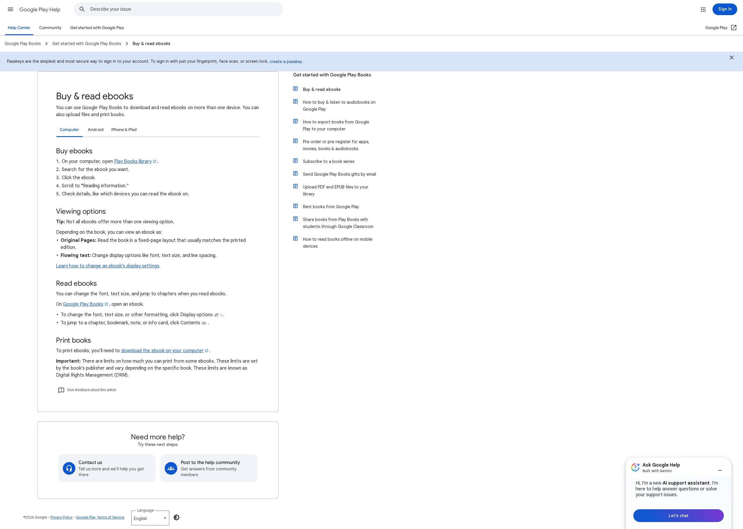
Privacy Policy (62, 517)
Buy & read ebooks (322, 89)
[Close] (731, 58)
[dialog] (678, 493)
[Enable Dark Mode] (176, 517)
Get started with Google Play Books (332, 75)
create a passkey (286, 61)
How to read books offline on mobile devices (337, 243)
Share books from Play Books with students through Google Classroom (338, 223)
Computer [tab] (69, 129)
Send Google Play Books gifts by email (339, 174)
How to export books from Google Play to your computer (336, 125)
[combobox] (186, 9)
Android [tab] (96, 129)
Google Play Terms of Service (100, 517)
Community (50, 27)
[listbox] (150, 518)
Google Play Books (83, 304)
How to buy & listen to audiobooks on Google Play (339, 106)
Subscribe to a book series (328, 161)
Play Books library (133, 161)
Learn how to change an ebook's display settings (107, 266)
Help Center (19, 27)
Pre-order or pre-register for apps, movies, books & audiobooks (336, 145)
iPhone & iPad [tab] (124, 129)
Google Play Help (39, 9)
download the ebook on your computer (162, 351)
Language (145, 510)
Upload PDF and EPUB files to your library (335, 190)
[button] (10, 9)
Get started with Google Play (97, 27)
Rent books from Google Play (331, 206)
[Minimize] (719, 468)
